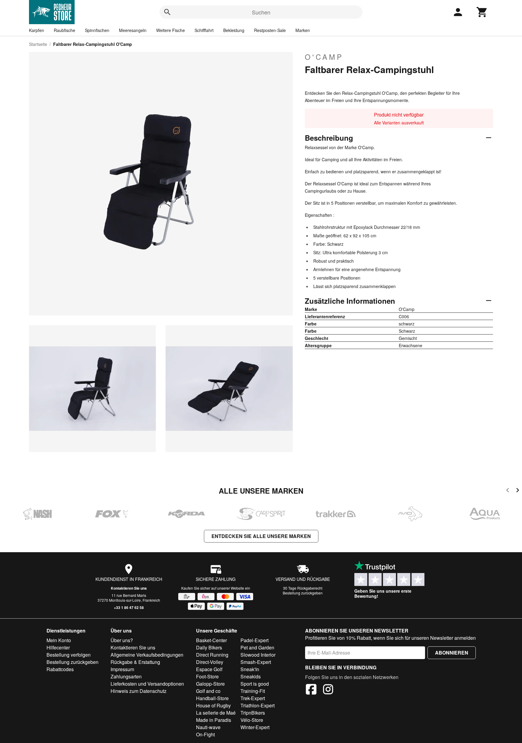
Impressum (122, 669)
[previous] (507, 491)
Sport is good (254, 683)
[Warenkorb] (482, 12)
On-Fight (205, 734)
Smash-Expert (255, 661)
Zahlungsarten (126, 676)
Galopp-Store (210, 683)
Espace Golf (209, 669)
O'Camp (324, 57)
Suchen (261, 12)
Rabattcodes (60, 669)
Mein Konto (59, 640)
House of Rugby (213, 705)
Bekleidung (233, 30)
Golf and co (208, 690)
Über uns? (122, 640)
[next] (517, 491)
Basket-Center (211, 640)
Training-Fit (252, 690)
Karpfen (36, 30)
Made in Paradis (213, 719)
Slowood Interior (258, 654)
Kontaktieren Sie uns (129, 588)
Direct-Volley (209, 661)
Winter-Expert (254, 727)
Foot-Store (207, 676)
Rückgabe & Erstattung (135, 661)
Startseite (38, 44)
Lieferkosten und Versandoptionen (147, 683)
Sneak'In (249, 669)
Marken (302, 30)
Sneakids (250, 676)
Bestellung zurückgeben (303, 592)
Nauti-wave (208, 727)
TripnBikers (252, 712)
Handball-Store (212, 698)
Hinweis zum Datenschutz (138, 690)
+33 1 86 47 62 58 (129, 607)
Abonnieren (451, 652)
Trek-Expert (252, 698)
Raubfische (64, 30)
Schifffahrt (204, 30)
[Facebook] (311, 690)
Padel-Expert (254, 640)
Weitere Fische (170, 30)
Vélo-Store (251, 719)
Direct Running (212, 654)
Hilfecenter (58, 647)
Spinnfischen (97, 30)
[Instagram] (328, 690)
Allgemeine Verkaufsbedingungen (147, 654)
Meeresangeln (133, 30)
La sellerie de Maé (216, 712)
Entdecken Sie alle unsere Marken (261, 536)
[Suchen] (167, 12)
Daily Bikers (209, 647)
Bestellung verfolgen (69, 654)
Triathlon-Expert (257, 705)
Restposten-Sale (270, 30)
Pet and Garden (257, 647)
